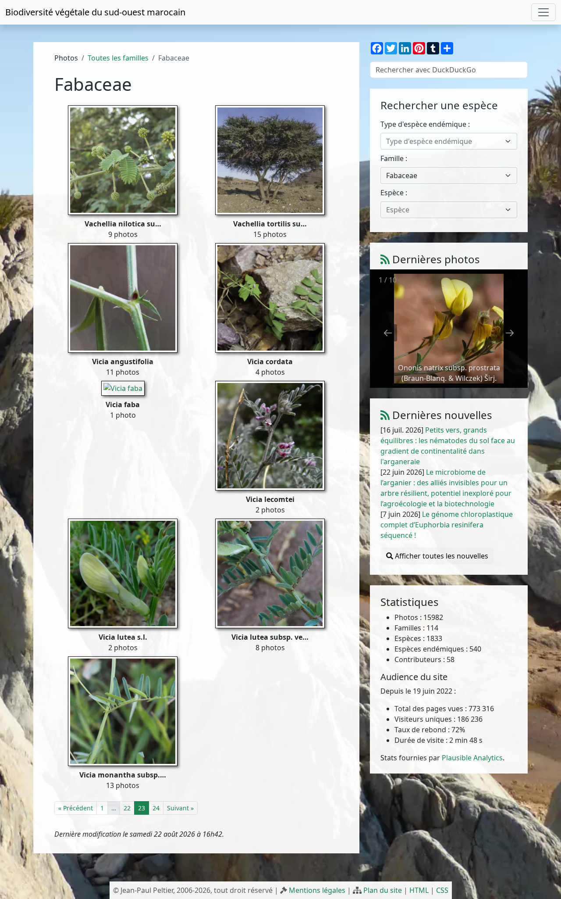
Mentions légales (317, 890)
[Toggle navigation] (543, 12)
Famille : (393, 158)
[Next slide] (510, 332)
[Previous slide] (388, 332)
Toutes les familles (118, 58)
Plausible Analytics (472, 758)
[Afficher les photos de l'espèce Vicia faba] (123, 387)
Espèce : (393, 192)
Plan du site (382, 890)
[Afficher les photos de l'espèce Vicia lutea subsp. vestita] (270, 572)
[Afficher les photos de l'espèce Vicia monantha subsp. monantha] (123, 710)
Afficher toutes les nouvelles (440, 556)
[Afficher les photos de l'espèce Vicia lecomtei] (270, 435)
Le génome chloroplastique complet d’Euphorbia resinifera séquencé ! (446, 524)
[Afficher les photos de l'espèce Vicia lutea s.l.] (123, 572)
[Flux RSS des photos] (385, 259)
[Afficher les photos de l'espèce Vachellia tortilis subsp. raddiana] (270, 159)
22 (127, 808)
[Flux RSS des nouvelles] (385, 415)
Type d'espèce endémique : (425, 124)
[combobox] (448, 141)
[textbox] (443, 141)
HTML (419, 890)
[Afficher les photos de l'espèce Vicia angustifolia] (123, 297)
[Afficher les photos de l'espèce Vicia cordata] (270, 297)
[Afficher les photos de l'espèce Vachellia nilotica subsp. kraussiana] (123, 159)
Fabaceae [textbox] (401, 175)
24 (156, 808)
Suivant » (180, 808)
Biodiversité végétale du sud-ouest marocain (95, 12)
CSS (442, 890)
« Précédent (75, 808)
